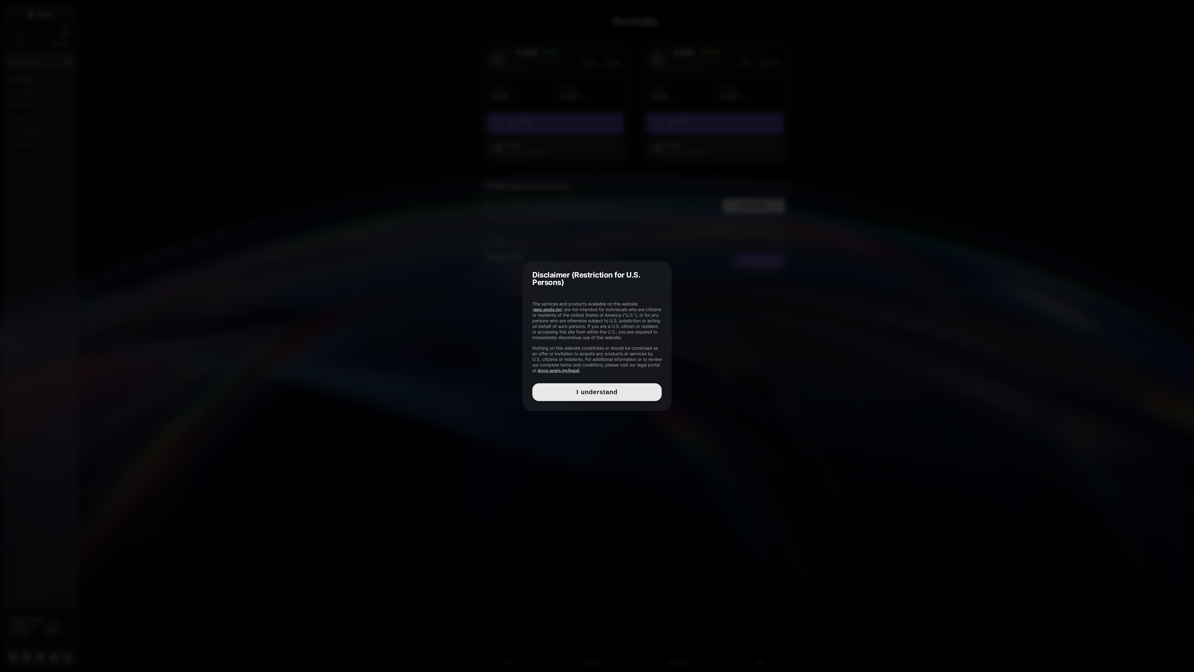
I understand (597, 392)
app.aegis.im (547, 309)
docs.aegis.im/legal (558, 370)
